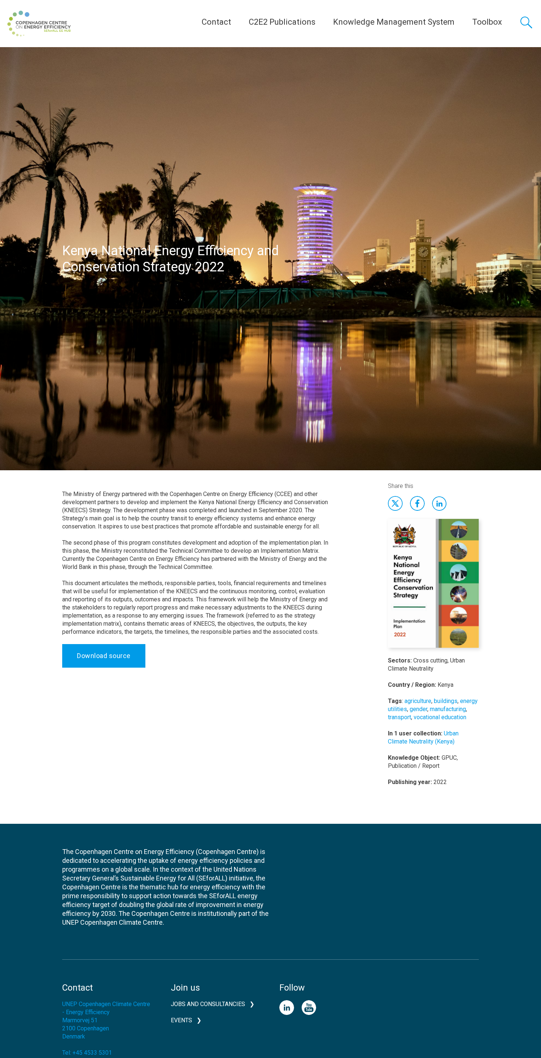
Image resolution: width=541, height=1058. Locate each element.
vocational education (440, 717)
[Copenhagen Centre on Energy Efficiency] (39, 23)
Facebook (417, 503)
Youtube (308, 1007)
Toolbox (487, 22)
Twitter (395, 503)
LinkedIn (286, 1007)
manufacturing (448, 709)
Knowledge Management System (394, 22)
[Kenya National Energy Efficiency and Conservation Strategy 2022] (433, 587)
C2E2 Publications (282, 22)
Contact (216, 22)
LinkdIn (439, 503)
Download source (104, 656)
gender (418, 709)
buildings (445, 700)
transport (399, 717)
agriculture (417, 700)
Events (181, 1020)
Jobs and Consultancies (208, 1004)
